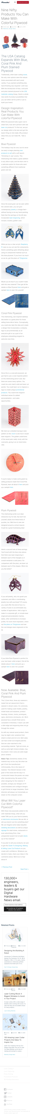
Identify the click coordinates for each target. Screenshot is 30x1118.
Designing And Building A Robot (14, 952)
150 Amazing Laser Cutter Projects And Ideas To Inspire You (14, 1039)
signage (4, 830)
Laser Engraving (9, 1071)
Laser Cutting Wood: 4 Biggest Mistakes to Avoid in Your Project (14, 996)
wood (25, 74)
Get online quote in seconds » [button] (23, 2)
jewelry (13, 209)
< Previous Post (6, 867)
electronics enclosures (10, 819)
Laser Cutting (7, 1010)
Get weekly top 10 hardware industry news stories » (15, 909)
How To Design (7, 967)
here (19, 287)
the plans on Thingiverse (12, 624)
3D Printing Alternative (11, 1079)
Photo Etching (8, 1074)
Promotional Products (11, 1076)
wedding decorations (8, 827)
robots (25, 836)
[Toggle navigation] (15, 2)
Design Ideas (12, 28)
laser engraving (14, 218)
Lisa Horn (13, 27)
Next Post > (25, 869)
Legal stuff (15, 1113)
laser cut (4, 127)
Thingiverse (23, 258)
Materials (5, 28)
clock (13, 434)
